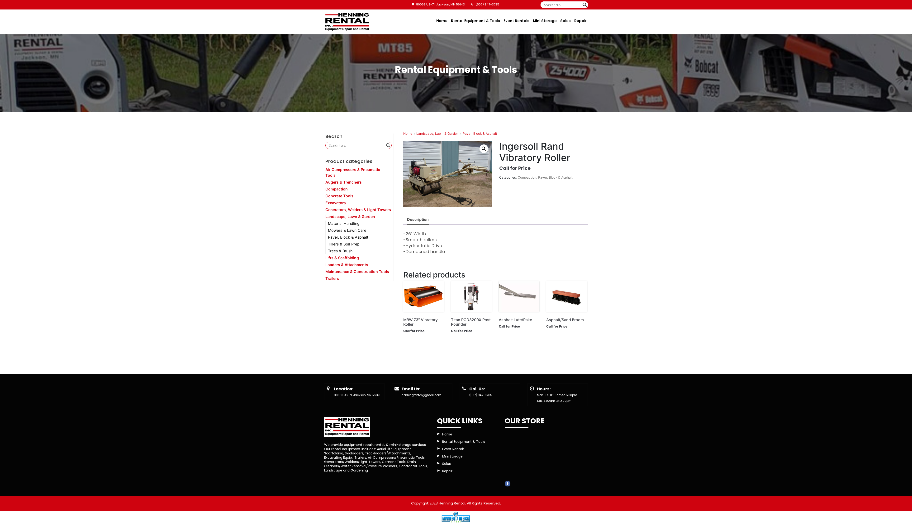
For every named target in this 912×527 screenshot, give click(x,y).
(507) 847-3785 (480, 395)
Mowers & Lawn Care (347, 230)
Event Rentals (516, 20)
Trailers (332, 278)
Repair (580, 20)
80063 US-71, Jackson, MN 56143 (357, 395)
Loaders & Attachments (346, 264)
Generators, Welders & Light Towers (358, 209)
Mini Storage (545, 20)
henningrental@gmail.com (421, 395)
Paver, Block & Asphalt (348, 237)
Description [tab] (418, 219)
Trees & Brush (340, 251)
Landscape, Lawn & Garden (350, 216)
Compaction (336, 189)
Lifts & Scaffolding (342, 257)
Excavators (335, 202)
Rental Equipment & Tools (475, 20)
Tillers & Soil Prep (344, 244)
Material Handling (344, 223)
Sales (565, 20)
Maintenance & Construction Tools (357, 271)
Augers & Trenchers (343, 182)
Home (441, 20)
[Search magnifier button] (584, 4)
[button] (484, 148)
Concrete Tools (339, 196)
